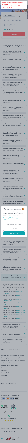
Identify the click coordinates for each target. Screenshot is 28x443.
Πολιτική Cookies (12, 215)
